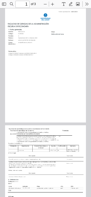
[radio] (63, 4)
